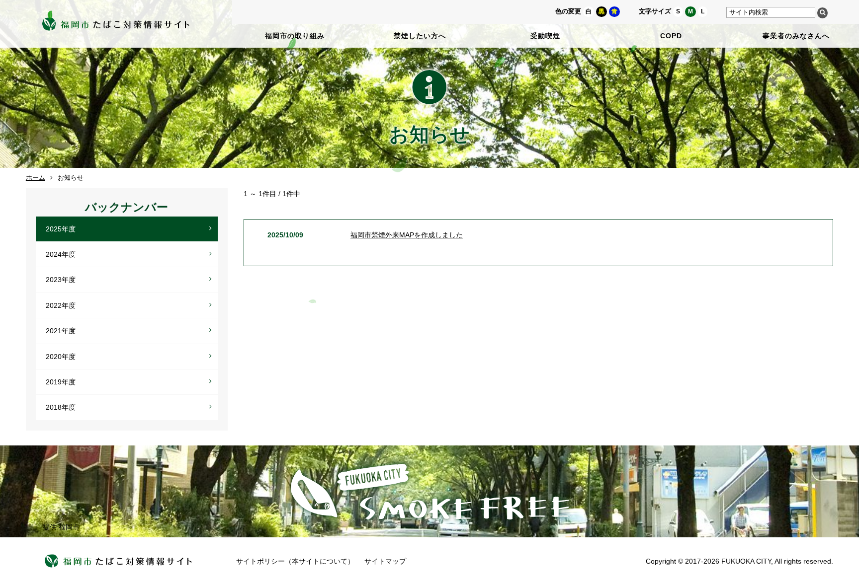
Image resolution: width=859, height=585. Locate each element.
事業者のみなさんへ (796, 36)
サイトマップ (385, 561)
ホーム (35, 177)
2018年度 (61, 407)
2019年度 (61, 382)
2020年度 (61, 357)
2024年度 (61, 254)
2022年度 (61, 305)
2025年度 (61, 229)
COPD (671, 36)
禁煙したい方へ (420, 36)
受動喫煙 (545, 36)
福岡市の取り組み (295, 36)
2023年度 (61, 280)
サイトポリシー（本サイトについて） (295, 561)
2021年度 (61, 331)
